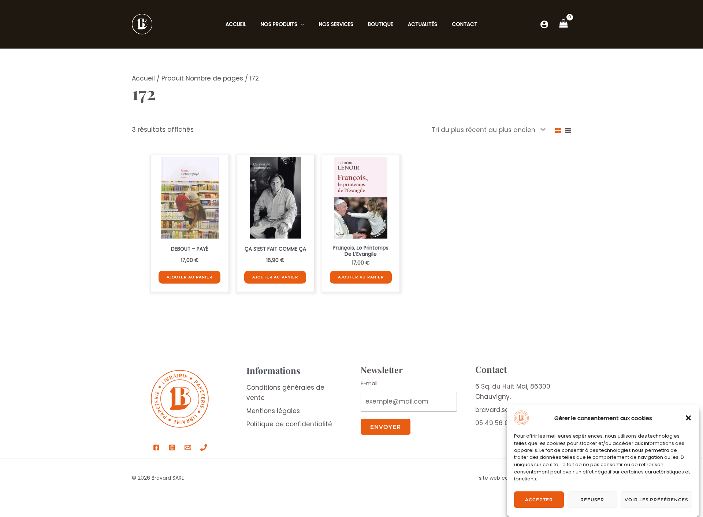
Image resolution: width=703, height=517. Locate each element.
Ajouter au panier (189, 277)
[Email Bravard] (188, 447)
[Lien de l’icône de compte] (544, 24)
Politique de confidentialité (289, 424)
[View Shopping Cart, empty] (563, 24)
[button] (688, 418)
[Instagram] (172, 447)
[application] (300, 24)
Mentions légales (273, 411)
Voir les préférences (656, 499)
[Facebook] (156, 447)
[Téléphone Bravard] (203, 447)
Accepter (539, 499)
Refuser (592, 499)
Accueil (143, 78)
